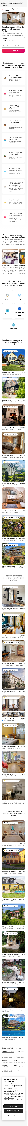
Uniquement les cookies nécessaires (13, 1111)
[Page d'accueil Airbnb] (3, 9)
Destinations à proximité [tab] (8, 1051)
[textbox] (7, 46)
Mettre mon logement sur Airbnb (12, 9)
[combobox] (13, 40)
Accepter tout (13, 1106)
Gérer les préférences (13, 1116)
